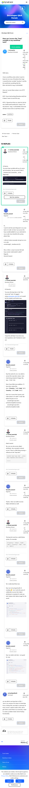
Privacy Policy (5, 776)
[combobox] (14, 22)
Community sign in (22, 8)
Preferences (14, 785)
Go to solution (16, 47)
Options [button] (27, 33)
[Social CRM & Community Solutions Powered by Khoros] (24, 742)
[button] (9, 781)
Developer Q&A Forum (7, 33)
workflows (10, 114)
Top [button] (2, 741)
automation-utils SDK (13, 296)
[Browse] (6, 8)
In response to (15, 217)
